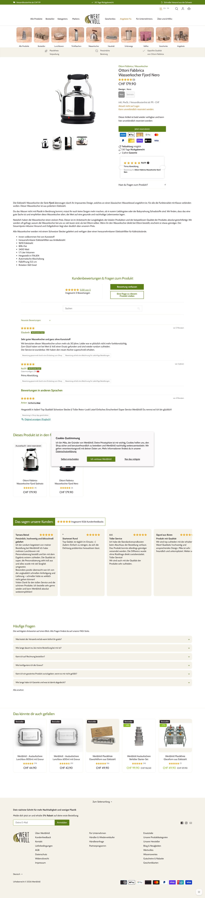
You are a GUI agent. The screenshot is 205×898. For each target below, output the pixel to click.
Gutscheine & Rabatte (153, 858)
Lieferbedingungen (44, 846)
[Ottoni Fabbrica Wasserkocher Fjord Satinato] (30, 460)
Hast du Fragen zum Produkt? (133, 184)
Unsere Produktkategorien (155, 837)
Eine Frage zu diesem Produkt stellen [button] (127, 294)
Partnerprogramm (97, 846)
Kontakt (38, 841)
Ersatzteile (148, 833)
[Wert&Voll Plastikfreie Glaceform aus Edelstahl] (175, 735)
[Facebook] (182, 822)
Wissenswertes (150, 854)
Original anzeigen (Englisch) (38, 419)
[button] (125, 79)
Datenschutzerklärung (66, 451)
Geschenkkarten (150, 862)
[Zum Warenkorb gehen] (189, 8)
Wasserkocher (141, 66)
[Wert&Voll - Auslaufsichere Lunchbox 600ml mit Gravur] (66, 735)
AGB (37, 850)
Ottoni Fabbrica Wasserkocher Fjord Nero (66, 482)
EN (164, 8)
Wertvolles (148, 850)
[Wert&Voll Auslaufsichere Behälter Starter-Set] (138, 735)
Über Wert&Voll (42, 833)
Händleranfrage (96, 841)
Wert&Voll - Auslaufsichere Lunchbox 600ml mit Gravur (66, 758)
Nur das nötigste (132, 459)
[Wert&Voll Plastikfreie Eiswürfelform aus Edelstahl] (102, 735)
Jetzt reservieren (142, 129)
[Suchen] (177, 8)
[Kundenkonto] (183, 8)
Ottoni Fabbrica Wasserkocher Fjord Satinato (30, 482)
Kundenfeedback (43, 837)
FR (168, 8)
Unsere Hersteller (151, 841)
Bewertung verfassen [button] (127, 286)
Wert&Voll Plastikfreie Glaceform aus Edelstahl (175, 758)
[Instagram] (186, 822)
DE (161, 8)
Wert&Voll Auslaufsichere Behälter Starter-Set (139, 758)
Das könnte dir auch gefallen (34, 714)
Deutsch (16, 874)
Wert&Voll (36, 881)
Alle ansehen (18, 690)
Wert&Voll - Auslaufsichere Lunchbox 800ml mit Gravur (30, 758)
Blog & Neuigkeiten (152, 846)
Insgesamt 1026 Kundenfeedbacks (87, 521)
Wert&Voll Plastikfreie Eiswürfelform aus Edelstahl (102, 758)
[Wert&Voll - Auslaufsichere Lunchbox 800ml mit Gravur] (30, 735)
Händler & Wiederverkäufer (102, 837)
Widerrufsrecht (42, 858)
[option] (44, 143)
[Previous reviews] (122, 167)
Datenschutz (41, 854)
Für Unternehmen (97, 833)
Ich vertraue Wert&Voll (101, 459)
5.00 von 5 (85, 290)
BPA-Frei (23, 246)
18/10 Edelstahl (26, 243)
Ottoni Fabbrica (126, 66)
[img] (27, 328)
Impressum (40, 862)
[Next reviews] (162, 167)
